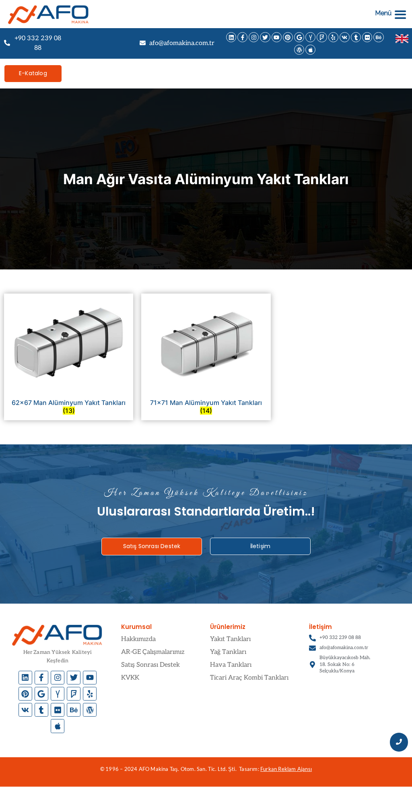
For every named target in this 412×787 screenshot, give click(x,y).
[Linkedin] (231, 37)
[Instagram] (254, 37)
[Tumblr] (356, 37)
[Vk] (345, 37)
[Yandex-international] (310, 37)
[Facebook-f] (242, 37)
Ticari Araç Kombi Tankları (249, 678)
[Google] (299, 37)
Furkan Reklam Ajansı (286, 769)
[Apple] (310, 50)
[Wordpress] (299, 50)
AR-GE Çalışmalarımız (153, 652)
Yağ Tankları (228, 652)
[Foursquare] (322, 37)
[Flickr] (367, 37)
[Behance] (378, 37)
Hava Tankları (230, 665)
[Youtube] (277, 37)
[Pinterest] (288, 37)
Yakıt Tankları (230, 639)
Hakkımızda (138, 639)
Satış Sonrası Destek (150, 665)
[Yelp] (333, 37)
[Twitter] (265, 37)
